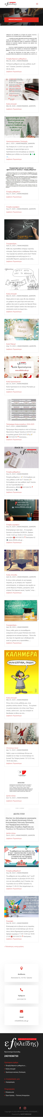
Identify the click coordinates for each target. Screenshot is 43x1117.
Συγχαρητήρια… (11, 243)
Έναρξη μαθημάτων (13, 192)
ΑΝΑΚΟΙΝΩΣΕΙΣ (22, 61)
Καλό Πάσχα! (11, 344)
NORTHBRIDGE (25, 1114)
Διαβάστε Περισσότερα (14, 72)
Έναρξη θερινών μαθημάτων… (17, 59)
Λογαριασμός (10, 1082)
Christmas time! (12, 748)
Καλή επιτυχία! (11, 104)
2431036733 (11, 1056)
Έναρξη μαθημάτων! (13, 871)
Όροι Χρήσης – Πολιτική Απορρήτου (18, 1095)
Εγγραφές (9, 921)
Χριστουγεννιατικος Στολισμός (17, 141)
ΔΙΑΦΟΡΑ (32, 106)
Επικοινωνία (10, 1092)
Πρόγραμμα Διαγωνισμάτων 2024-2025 (20, 424)
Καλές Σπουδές (11, 575)
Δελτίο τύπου (11, 796)
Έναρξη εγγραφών (12, 207)
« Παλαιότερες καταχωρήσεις (14, 946)
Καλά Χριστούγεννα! (13, 382)
